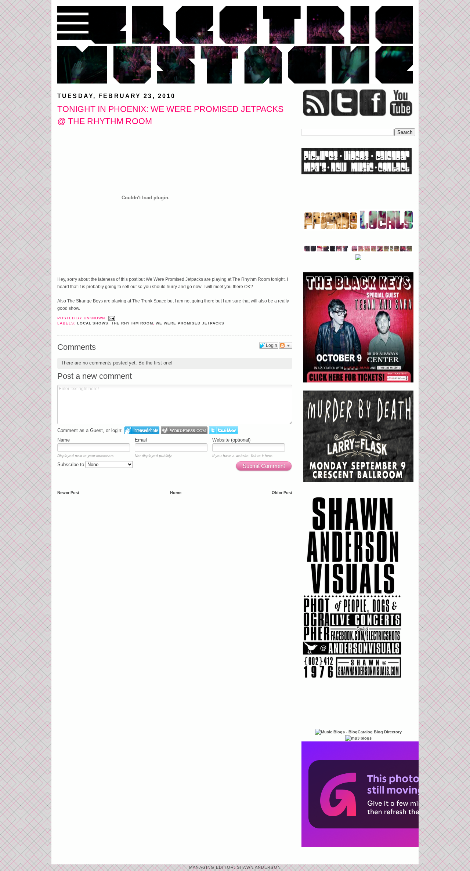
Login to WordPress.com (184, 430)
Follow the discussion (285, 345)
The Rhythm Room (132, 323)
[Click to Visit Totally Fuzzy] (380, 845)
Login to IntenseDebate (141, 430)
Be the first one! (155, 363)
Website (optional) (231, 440)
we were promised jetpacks (190, 323)
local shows (93, 323)
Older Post (282, 492)
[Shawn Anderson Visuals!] (352, 680)
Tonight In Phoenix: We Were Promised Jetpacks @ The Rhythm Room (170, 115)
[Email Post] (110, 318)
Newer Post (68, 492)
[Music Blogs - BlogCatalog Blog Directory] (358, 732)
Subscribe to (71, 464)
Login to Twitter (223, 430)
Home (175, 492)
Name (63, 440)
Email (141, 440)
